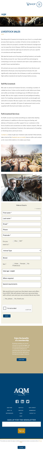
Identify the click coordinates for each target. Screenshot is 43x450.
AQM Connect (32, 407)
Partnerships (9, 413)
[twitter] (26, 402)
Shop (21, 416)
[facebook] (16, 402)
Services (20, 410)
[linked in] (21, 402)
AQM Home (9, 407)
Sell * (21, 241)
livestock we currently (19, 137)
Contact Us (32, 413)
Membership (32, 410)
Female (22, 263)
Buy (16, 241)
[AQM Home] (3, 15)
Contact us (4, 134)
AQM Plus (20, 407)
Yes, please (8, 298)
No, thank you (19, 298)
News (21, 413)
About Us (9, 410)
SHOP (33, 4)
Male (16, 263)
